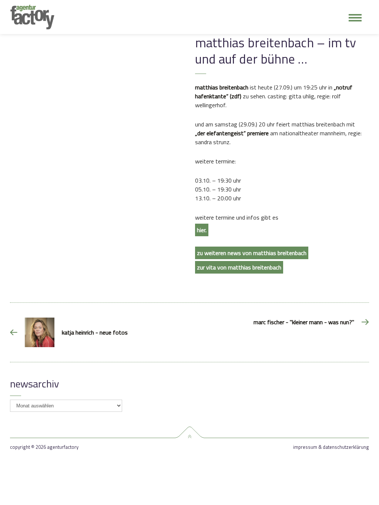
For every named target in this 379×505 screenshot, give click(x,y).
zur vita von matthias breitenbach (239, 267)
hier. (202, 230)
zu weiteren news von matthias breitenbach (251, 252)
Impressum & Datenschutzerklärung (331, 447)
